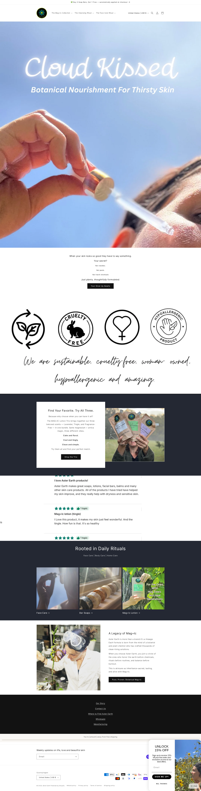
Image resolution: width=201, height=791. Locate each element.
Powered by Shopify (58, 785)
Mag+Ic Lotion (130, 613)
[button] (61, 12)
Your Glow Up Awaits (100, 286)
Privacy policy (83, 785)
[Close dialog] (198, 742)
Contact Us (100, 708)
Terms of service (96, 785)
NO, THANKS (161, 784)
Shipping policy (109, 785)
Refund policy (71, 785)
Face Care (42, 613)
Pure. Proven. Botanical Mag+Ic (126, 679)
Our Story (100, 703)
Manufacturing (100, 724)
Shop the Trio (71, 457)
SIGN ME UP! (162, 777)
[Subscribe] (75, 756)
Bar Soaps (84, 613)
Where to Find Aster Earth (100, 714)
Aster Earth (46, 785)
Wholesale (100, 719)
